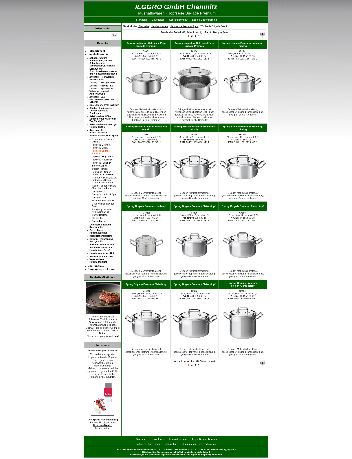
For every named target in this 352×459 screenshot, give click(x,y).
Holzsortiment (96, 50)
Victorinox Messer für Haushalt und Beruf (100, 249)
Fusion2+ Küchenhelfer (103, 201)
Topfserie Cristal (100, 148)
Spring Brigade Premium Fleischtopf (194, 206)
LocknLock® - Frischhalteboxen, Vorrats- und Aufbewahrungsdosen (103, 71)
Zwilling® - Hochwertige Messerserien (101, 78)
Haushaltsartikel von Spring (184, 26)
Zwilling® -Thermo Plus (101, 86)
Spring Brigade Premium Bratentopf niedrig (242, 44)
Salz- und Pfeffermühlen (101, 244)
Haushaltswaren (159, 26)
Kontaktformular (178, 19)
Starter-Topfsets (100, 169)
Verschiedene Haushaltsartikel (98, 260)
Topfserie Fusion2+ (101, 163)
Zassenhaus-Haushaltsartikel (98, 231)
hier (105, 422)
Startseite (141, 19)
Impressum (154, 444)
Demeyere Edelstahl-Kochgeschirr (100, 226)
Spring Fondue (99, 221)
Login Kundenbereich (204, 19)
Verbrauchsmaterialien (101, 256)
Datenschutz (171, 444)
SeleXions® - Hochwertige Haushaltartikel (103, 125)
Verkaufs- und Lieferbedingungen (199, 444)
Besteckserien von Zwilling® (104, 105)
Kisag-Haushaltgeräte (100, 236)
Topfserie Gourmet (101, 145)
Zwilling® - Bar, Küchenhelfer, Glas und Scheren (101, 99)
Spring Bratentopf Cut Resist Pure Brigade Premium (146, 44)
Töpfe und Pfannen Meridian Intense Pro (102, 173)
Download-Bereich (102, 425)
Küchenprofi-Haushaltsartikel (98, 131)
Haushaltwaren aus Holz (102, 253)
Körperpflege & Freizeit (102, 269)
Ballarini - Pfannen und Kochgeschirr (101, 240)
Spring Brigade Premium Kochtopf (146, 206)
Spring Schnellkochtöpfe (104, 194)
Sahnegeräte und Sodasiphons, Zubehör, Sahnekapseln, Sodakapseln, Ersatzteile (102, 62)
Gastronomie (96, 265)
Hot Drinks (97, 218)
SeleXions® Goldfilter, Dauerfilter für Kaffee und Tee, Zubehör (102, 119)
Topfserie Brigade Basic (104, 157)
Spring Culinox (99, 166)
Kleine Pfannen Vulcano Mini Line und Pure (104, 187)
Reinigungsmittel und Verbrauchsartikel (102, 210)
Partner (139, 444)
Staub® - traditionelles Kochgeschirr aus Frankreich (101, 110)
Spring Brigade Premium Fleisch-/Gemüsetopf (243, 284)
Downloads (158, 19)
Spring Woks (98, 191)
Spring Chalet (99, 197)
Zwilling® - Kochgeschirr (102, 83)
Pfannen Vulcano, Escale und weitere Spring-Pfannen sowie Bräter (104, 180)
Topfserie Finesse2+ (102, 160)
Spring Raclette (99, 215)
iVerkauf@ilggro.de (226, 450)
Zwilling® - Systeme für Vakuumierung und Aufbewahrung (101, 91)
